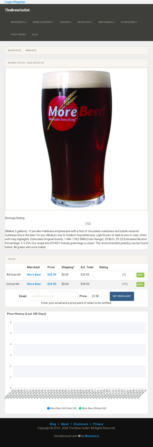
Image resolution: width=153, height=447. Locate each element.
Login (8, 2)
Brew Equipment (42, 22)
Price (83, 296)
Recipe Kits (84, 22)
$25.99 (51, 274)
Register (20, 2)
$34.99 (51, 284)
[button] (61, 408)
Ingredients (18, 22)
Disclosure (81, 424)
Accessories (128, 22)
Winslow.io (92, 436)
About (65, 424)
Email (22, 296)
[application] (76, 361)
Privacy (98, 424)
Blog (35, 34)
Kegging (65, 22)
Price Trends (18, 34)
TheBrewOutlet (17, 10)
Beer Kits (31, 50)
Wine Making (105, 22)
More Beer (34, 274)
